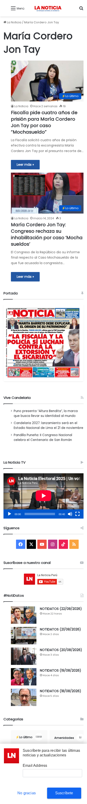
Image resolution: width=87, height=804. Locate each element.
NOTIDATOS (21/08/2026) (60, 629)
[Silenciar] (70, 514)
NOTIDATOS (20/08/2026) (61, 650)
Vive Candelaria (17, 397)
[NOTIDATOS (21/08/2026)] (23, 635)
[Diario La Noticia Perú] (48, 8)
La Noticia (13, 22)
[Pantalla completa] (77, 514)
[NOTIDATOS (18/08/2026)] (23, 697)
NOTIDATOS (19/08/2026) (60, 670)
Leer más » (25, 164)
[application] (43, 496)
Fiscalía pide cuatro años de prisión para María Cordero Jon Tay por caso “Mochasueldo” (44, 122)
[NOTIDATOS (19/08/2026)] (23, 676)
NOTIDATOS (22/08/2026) (61, 608)
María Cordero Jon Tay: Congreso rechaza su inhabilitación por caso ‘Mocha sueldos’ (47, 234)
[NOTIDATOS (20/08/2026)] (23, 656)
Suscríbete (64, 793)
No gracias (26, 793)
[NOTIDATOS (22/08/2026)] (23, 615)
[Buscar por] (81, 10)
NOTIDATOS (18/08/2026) (60, 691)
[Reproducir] (9, 514)
